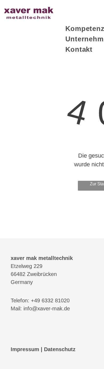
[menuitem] (79, 49)
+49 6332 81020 (50, 300)
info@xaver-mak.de (46, 308)
